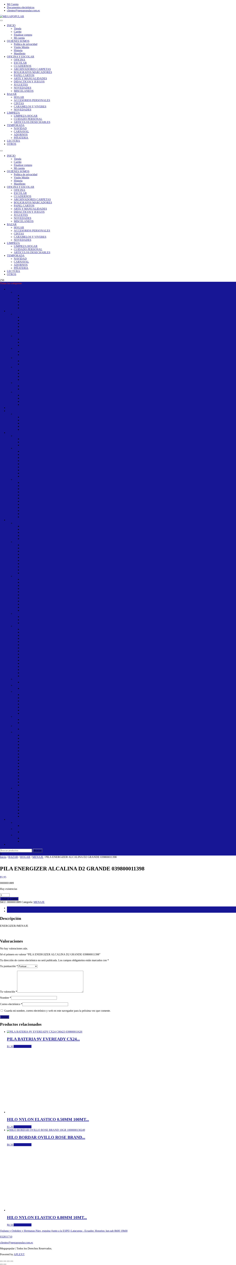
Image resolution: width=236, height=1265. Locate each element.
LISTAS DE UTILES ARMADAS (40, 654)
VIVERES (27, 354)
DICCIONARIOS (31, 420)
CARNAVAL (21, 131)
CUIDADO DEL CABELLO (37, 463)
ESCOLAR (20, 62)
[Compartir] (8, 1261)
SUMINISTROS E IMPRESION (32, 835)
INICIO (11, 25)
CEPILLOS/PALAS (32, 491)
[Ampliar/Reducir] (1, 1261)
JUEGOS (26, 622)
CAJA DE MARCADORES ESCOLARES (45, 700)
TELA (24, 379)
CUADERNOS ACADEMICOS (39, 588)
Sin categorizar (15, 844)
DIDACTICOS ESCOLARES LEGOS (43, 619)
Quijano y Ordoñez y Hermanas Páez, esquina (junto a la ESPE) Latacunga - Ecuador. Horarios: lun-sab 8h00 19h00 (64, 1230)
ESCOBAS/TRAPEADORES (38, 501)
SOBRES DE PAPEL (33, 778)
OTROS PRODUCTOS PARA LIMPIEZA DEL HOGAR (53, 516)
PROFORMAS (22, 828)
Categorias (12, 407)
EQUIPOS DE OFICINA (35, 825)
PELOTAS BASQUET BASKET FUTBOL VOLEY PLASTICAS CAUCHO (65, 329)
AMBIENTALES (30, 482)
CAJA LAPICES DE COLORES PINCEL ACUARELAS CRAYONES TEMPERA (68, 629)
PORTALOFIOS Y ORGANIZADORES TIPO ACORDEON (55, 563)
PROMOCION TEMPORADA (38, 307)
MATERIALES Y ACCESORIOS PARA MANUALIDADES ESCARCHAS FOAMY (70, 663)
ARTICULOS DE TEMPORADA (26, 289)
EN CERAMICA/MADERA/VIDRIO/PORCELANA (51, 532)
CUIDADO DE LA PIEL (35, 457)
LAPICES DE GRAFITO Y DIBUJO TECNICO (48, 647)
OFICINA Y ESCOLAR (20, 56)
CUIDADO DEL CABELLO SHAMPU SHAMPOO (51, 466)
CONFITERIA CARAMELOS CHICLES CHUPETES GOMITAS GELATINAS (66, 345)
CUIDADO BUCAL (32, 454)
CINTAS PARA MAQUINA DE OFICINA (45, 747)
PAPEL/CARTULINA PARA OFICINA (43, 816)
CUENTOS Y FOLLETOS (36, 417)
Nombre (5, 997)
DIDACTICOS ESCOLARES (38, 616)
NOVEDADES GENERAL (36, 395)
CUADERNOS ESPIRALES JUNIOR (42, 597)
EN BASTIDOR (30, 529)
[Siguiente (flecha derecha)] (4, 1264)
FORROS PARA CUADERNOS (39, 632)
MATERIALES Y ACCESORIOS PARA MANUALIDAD (54, 660)
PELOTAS (27, 326)
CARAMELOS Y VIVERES (30, 106)
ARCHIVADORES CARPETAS (32, 69)
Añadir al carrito (9, 898)
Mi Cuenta (12, 4)
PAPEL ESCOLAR (32, 806)
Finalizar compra (23, 34)
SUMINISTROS (30, 841)
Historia (18, 50)
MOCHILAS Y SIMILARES (37, 666)
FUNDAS (26, 438)
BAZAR (12, 94)
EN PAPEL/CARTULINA (36, 535)
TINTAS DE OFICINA (34, 785)
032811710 (6, 1236)
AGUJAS (26, 385)
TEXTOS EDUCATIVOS (35, 429)
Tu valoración (8, 991)
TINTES (25, 476)
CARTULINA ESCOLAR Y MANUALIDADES (48, 797)
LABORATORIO (31, 638)
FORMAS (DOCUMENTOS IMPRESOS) (45, 760)
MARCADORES (30, 707)
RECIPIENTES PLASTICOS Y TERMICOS (46, 445)
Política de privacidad (25, 44)
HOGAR (19, 97)
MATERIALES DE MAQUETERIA (41, 657)
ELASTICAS (28, 370)
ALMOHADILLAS (32, 735)
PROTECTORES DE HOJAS (38, 566)
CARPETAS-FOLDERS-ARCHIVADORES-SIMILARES (47, 541)
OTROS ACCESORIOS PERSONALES (44, 323)
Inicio (3, 857)
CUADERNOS (22, 65)
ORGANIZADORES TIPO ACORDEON (44, 557)
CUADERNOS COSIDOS (36, 591)
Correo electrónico (11, 1004)
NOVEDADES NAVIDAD (36, 301)
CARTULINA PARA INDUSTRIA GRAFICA (47, 800)
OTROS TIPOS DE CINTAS (37, 373)
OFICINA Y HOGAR (26, 822)
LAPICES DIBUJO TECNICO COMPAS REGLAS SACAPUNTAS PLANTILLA (68, 650)
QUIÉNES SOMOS (18, 41)
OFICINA (19, 59)
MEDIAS (26, 320)
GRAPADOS (28, 607)
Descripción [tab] (13, 907)
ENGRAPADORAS (32, 757)
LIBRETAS (27, 610)
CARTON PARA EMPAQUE (37, 791)
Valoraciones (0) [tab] (16, 911)
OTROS (11, 143)
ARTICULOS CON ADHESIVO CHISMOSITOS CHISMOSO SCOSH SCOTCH (68, 741)
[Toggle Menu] (1, 20)
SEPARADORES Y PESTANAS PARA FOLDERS (50, 569)
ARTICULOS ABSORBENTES (39, 451)
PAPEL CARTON (24, 75)
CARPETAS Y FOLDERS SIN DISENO (44, 551)
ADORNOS (21, 134)
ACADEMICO (29, 579)
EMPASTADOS (30, 604)
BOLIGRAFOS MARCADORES (33, 72)
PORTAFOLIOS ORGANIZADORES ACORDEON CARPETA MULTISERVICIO (68, 560)
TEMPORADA (16, 125)
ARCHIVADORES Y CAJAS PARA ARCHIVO (48, 544)
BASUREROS (29, 485)
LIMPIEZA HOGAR (25, 115)
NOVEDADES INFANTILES (38, 728)
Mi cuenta (19, 37)
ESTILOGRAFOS (31, 704)
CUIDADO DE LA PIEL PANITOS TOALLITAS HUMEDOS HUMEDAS (64, 460)
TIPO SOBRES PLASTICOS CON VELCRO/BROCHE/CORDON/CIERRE (65, 573)
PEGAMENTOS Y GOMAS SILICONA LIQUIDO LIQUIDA (56, 675)
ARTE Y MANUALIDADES (30, 78)
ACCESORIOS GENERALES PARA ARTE (46, 526)
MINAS (25, 710)
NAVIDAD (20, 128)
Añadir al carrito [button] (22, 1046)
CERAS (25, 495)
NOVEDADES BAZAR (28, 392)
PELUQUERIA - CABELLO (37, 332)
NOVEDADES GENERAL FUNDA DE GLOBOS (50, 398)
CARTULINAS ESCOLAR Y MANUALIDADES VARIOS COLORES (62, 803)
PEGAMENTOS (30, 669)
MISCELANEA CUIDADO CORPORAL (44, 473)
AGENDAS (27, 582)
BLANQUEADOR (32, 488)
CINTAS (19, 103)
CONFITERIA (29, 342)
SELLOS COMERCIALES (36, 775)
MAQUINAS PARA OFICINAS (39, 763)
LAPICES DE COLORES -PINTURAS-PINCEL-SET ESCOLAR (58, 644)
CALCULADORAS (32, 744)
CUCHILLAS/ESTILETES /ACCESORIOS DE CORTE (53, 753)
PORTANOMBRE (31, 772)
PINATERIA (28, 304)
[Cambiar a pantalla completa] (4, 1261)
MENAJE (26, 388)
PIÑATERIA (21, 137)
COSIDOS (27, 585)
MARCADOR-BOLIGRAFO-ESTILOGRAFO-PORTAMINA (49, 691)
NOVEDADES (22, 87)
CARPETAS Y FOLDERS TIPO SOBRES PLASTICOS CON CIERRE (61, 554)
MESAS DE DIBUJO (33, 766)
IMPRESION (28, 838)
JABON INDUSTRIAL (34, 510)
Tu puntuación (9, 966)
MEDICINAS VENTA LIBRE (38, 470)
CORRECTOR (29, 750)
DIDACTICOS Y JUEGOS (29, 81)
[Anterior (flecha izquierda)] (1, 1264)
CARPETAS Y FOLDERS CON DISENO (45, 548)
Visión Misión (21, 47)
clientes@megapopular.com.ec (23, 10)
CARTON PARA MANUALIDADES (42, 794)
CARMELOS (21, 357)
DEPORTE (27, 317)
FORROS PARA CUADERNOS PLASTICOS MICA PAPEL (56, 635)
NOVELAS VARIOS (33, 423)
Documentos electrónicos (20, 7)
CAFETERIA (28, 339)
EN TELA (26, 538)
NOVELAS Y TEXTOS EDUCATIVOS (37, 413)
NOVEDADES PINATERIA (37, 404)
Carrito (17, 31)
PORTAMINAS (30, 713)
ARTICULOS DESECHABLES (32, 122)
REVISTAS (27, 426)
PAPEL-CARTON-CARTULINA (33, 788)
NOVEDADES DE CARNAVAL (40, 298)
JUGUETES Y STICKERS (29, 685)
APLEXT (19, 1254)
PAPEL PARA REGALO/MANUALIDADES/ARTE (51, 813)
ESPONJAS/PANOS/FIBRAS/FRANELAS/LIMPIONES (53, 504)
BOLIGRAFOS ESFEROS (36, 697)
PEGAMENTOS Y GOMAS (37, 672)
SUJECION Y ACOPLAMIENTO (40, 781)
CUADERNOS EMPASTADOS (39, 594)
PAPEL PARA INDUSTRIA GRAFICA (43, 810)
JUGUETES (21, 84)
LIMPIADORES (30, 513)
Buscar (37, 850)
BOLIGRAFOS (30, 694)
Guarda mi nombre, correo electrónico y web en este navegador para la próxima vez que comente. (57, 1010)
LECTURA (13, 140)
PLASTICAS (28, 376)
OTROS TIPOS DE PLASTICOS (40, 441)
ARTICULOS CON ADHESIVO (39, 738)
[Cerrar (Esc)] (11, 1261)
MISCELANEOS (24, 90)
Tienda (17, 28)
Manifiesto (19, 53)
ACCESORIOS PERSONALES (32, 100)
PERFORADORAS (32, 769)
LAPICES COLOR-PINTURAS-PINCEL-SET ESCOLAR (54, 641)
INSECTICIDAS (30, 507)
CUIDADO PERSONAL (28, 118)
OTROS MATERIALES (34, 719)
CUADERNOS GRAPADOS (37, 601)
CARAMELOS (22, 335)
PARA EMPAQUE (31, 722)
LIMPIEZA (13, 112)
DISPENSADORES (32, 498)
